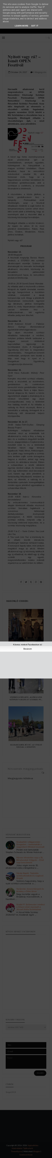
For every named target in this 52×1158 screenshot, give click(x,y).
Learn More (21, 26)
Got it (35, 26)
